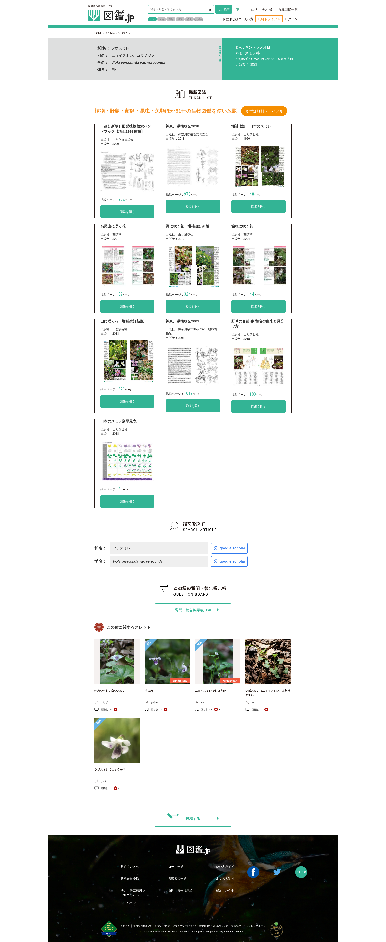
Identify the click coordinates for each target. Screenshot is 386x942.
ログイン (291, 19)
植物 (161, 19)
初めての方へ (130, 866)
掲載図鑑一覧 (288, 9)
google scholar (232, 548)
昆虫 (189, 19)
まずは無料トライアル (264, 111)
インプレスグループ (254, 925)
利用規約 (125, 925)
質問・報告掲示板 (180, 890)
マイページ (128, 902)
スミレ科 (110, 33)
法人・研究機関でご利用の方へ (133, 892)
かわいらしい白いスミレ (109, 690)
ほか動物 (198, 19)
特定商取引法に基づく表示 (213, 925)
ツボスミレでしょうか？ (109, 769)
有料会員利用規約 (142, 925)
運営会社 (236, 925)
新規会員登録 (130, 878)
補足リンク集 (225, 890)
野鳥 (171, 19)
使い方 (248, 19)
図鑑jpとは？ (232, 19)
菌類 (180, 19)
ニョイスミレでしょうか (210, 690)
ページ (125, 199)
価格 (254, 9)
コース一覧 (175, 866)
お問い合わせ (162, 925)
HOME (98, 33)
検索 (227, 9)
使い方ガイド (225, 866)
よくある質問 (225, 878)
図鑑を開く (127, 211)
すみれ (149, 690)
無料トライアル (269, 19)
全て (152, 19)
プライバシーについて (184, 925)
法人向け (267, 9)
